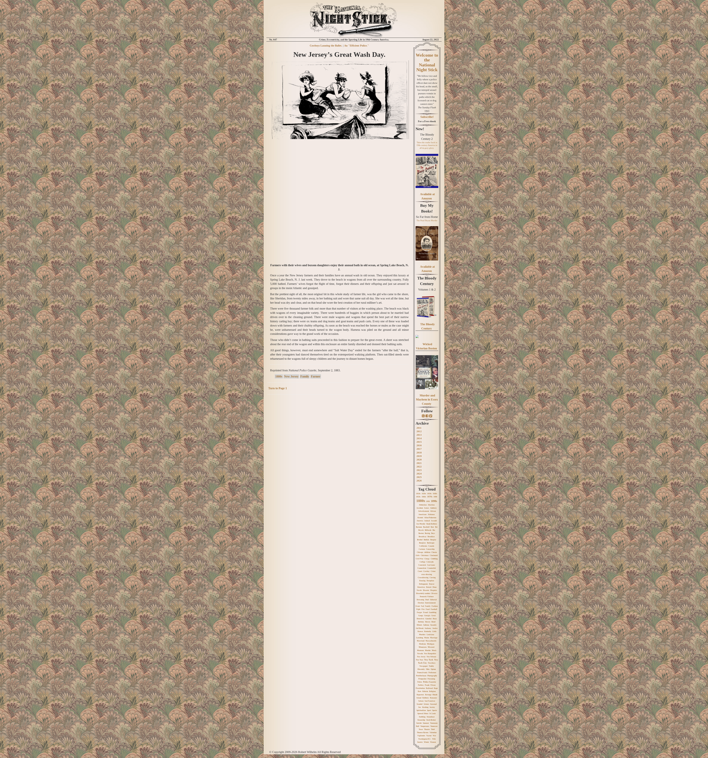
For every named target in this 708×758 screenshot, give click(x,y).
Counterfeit (431, 568)
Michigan (430, 644)
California (423, 546)
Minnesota (423, 647)
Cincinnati (434, 555)
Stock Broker (431, 720)
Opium (433, 669)
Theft (433, 729)
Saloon (421, 701)
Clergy (427, 559)
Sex (419, 707)
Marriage (433, 638)
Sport (429, 710)
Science (426, 704)
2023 (419, 470)
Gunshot (428, 619)
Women (433, 742)
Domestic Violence (427, 597)
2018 (419, 452)
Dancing (422, 581)
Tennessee (434, 726)
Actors (426, 508)
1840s (435, 494)
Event (418, 606)
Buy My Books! (427, 208)
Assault (434, 521)
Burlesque (430, 543)
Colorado (430, 562)
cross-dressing (426, 574)
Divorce (434, 593)
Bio (434, 530)
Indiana (426, 625)
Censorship (430, 549)
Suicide (419, 723)
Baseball (426, 527)
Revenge (428, 695)
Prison (433, 685)
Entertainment (430, 603)
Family (304, 376)
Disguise (433, 590)
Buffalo (426, 540)
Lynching (419, 638)
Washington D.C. (424, 739)
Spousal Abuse (422, 713)
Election (421, 603)
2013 (419, 435)
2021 (419, 463)
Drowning (420, 600)
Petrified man (421, 676)
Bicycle (421, 530)
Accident (420, 508)
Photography (432, 676)
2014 (419, 438)
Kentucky (427, 631)
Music (434, 650)
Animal (427, 521)
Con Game (431, 565)
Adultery (433, 508)
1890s (434, 501)
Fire (423, 609)
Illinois (419, 625)
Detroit (428, 587)
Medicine (422, 644)
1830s (429, 494)
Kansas (420, 631)
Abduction (423, 505)
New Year (419, 660)
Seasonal (433, 704)
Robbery (425, 698)
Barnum (419, 527)
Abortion (431, 505)
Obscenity (421, 669)
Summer (426, 723)
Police (419, 682)
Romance (433, 698)
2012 (419, 431)
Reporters (420, 695)
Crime (433, 571)
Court (420, 571)
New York (428, 660)
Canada (431, 546)
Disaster (426, 590)
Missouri (431, 647)
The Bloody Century (427, 281)
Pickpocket (422, 679)
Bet (436, 527)
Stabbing (422, 717)
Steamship (421, 720)
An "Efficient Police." (356, 45)
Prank (427, 685)
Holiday (421, 622)
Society (432, 707)
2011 (419, 428)
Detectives (421, 587)
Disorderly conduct (423, 593)
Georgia (427, 616)
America (420, 521)
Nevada (420, 654)
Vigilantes (421, 736)
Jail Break (420, 628)
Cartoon (422, 549)
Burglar (433, 540)
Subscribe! (427, 116)
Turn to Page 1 (277, 388)
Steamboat (431, 717)
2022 (419, 466)
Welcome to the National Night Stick (427, 62)
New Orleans (431, 657)
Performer (432, 673)
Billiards (428, 530)
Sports (434, 710)
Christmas (425, 555)
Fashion (435, 606)
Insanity (433, 625)
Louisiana (430, 635)
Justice (435, 628)
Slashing (425, 707)
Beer (432, 527)
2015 (419, 442)
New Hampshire (430, 654)
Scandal (420, 704)
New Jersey (291, 376)
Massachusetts (431, 641)
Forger (419, 612)
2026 (419, 480)
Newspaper (423, 666)
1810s (418, 494)
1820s (424, 494)
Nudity (431, 666)
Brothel (420, 540)
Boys (433, 533)
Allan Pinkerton (430, 518)
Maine (426, 638)
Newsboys (431, 663)
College (422, 562)
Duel (427, 600)
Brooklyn (431, 537)
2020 (419, 459)
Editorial (433, 600)
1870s (429, 496)
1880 (435, 497)
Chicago (420, 552)
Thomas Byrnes (422, 732)
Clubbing (434, 559)
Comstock (422, 565)
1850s (418, 497)
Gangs (420, 616)
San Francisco (430, 701)
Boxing (427, 533)
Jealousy (428, 628)
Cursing (433, 578)
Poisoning (431, 679)
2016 (419, 445)
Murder (428, 650)
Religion (432, 691)
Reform (425, 691)
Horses (427, 622)
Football (434, 609)
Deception (430, 581)
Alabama (431, 514)
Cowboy (426, 571)
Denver (431, 584)
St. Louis (432, 713)
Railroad (429, 688)
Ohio (428, 669)
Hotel (433, 622)
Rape (436, 688)
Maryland (420, 641)
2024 (419, 473)
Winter (426, 742)
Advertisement (423, 511)
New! (420, 129)
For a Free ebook (427, 121)
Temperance (424, 726)
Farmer (315, 376)
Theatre (427, 729)
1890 (428, 501)
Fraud (425, 612)
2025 (419, 477)
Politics (421, 685)
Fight (418, 609)
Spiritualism (421, 710)
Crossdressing (423, 578)
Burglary (422, 543)
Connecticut (421, 568)
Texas (421, 729)
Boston (421, 533)
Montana (420, 650)
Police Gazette (429, 682)
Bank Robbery (431, 524)
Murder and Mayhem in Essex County (427, 399)
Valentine (433, 732)
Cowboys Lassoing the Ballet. (326, 45)
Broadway (422, 537)
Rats (419, 691)
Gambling (432, 612)
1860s (424, 497)
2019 (419, 456)
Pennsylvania (422, 673)
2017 (419, 449)
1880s (278, 376)
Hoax (435, 619)
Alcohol (420, 518)
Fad (422, 606)
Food (428, 609)
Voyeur (429, 736)
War (434, 736)
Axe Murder (420, 524)
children (427, 552)
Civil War (419, 559)
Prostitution (420, 688)
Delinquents (423, 584)
